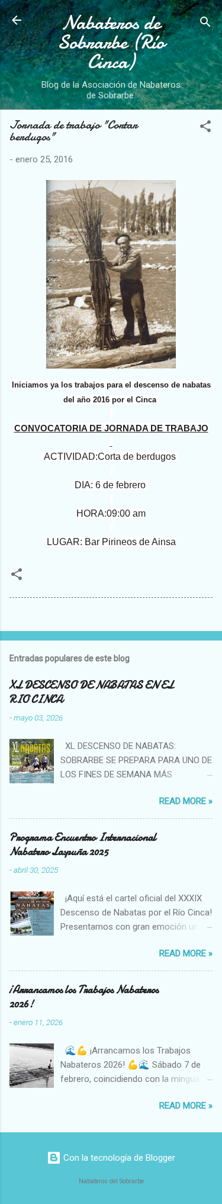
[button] (205, 128)
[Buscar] (205, 24)
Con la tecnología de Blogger (118, 1157)
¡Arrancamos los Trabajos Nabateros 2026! (84, 996)
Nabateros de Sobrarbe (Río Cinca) (111, 42)
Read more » (186, 801)
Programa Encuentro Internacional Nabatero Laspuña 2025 (82, 844)
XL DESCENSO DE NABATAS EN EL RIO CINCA (91, 692)
